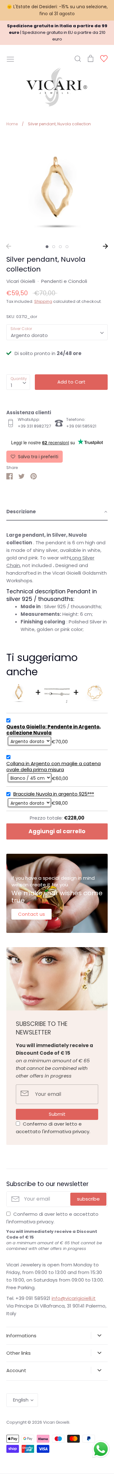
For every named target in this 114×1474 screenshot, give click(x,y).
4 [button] (67, 246)
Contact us (31, 914)
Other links (18, 1353)
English (20, 1399)
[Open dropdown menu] (99, 1335)
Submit (57, 1114)
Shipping (43, 301)
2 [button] (53, 246)
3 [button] (60, 246)
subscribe (88, 1199)
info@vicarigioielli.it (74, 1298)
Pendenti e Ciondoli (64, 281)
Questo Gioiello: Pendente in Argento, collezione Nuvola (53, 730)
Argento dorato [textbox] (29, 335)
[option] (57, 187)
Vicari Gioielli (20, 281)
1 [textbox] (11, 385)
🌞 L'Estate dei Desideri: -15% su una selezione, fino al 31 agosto (57, 10)
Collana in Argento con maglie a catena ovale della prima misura (53, 767)
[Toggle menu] (10, 58)
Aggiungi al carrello (57, 831)
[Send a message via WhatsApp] (101, 1449)
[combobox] (57, 332)
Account (16, 1370)
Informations (21, 1335)
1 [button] (47, 246)
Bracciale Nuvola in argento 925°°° (53, 794)
